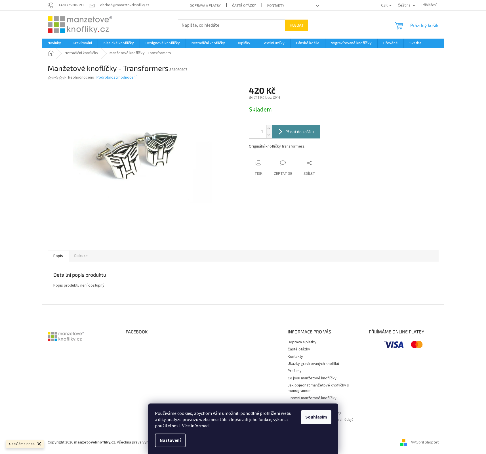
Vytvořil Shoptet (425, 442)
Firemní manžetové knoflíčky (312, 398)
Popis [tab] (58, 256)
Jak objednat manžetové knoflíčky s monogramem (318, 388)
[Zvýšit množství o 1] (269, 128)
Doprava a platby (205, 5)
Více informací (195, 426)
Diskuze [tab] (81, 256)
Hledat (297, 25)
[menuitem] (54, 43)
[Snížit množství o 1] (269, 135)
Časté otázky (244, 5)
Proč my (295, 371)
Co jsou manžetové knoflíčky (312, 378)
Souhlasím (316, 417)
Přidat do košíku (299, 131)
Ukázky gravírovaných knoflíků (313, 364)
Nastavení (170, 440)
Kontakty (275, 5)
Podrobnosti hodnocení (116, 77)
